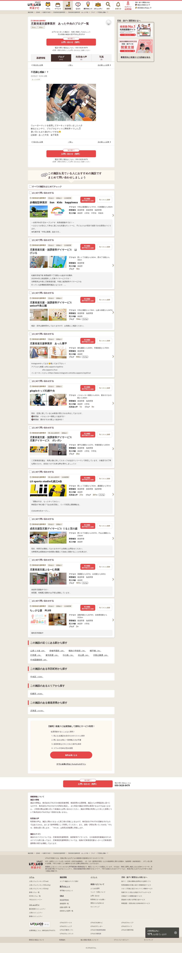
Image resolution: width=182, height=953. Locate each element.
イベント (94, 877)
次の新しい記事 (103, 65)
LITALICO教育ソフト (66, 930)
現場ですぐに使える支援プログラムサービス (136, 892)
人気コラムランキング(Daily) (38, 889)
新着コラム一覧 (34, 892)
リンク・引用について (98, 892)
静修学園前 (56, 650)
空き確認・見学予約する (88, 200)
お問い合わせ (95, 896)
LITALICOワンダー (97, 926)
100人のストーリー (35, 900)
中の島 (68, 655)
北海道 (36, 710)
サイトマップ (95, 907)
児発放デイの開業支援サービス (131, 896)
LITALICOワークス (66, 923)
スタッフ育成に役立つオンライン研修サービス (137, 889)
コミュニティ (34, 905)
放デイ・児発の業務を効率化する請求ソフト (136, 881)
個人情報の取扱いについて (89, 940)
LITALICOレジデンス (66, 934)
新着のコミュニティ (35, 916)
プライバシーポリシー (121, 940)
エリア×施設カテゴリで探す (69, 881)
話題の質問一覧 (65, 907)
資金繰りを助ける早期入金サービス (133, 900)
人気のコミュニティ (35, 913)
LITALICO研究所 (96, 934)
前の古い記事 (38, 65)
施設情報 (63, 877)
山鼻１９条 (37, 650)
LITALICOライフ (126, 926)
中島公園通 (100, 655)
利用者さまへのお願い (98, 899)
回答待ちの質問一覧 (66, 911)
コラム (31, 877)
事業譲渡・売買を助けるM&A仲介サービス (135, 903)
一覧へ (70, 65)
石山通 (83, 655)
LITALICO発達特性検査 (98, 930)
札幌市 (36, 693)
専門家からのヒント (66, 890)
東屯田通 (51, 655)
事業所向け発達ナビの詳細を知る (135, 57)
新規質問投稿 (64, 900)
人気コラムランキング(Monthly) (40, 885)
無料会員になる (71, 755)
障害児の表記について (36, 940)
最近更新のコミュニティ (37, 909)
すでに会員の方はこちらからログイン (71, 764)
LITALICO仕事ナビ (97, 923)
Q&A (62, 896)
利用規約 (62, 940)
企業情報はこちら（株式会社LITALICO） (42, 930)
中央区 (36, 676)
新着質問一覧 (64, 903)
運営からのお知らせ (97, 903)
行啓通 (35, 655)
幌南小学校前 (76, 650)
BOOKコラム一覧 (35, 896)
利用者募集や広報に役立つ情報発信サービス (136, 885)
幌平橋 (95, 650)
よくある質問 (95, 888)
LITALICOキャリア (127, 923)
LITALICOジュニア (66, 926)
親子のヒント (65, 886)
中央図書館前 (38, 659)
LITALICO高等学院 (127, 930)
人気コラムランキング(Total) (38, 881)
